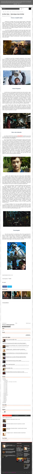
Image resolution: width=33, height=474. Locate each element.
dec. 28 (6, 382)
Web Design (6, 472)
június (5, 397)
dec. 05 (6, 392)
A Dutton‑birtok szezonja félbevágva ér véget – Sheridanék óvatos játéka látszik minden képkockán (10, 452)
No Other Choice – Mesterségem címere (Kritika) (10, 381)
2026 (4, 378)
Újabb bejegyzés (4, 323)
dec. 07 (6, 390)
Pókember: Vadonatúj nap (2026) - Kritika (11, 339)
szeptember (5, 394)
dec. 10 (6, 388)
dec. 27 (6, 383)
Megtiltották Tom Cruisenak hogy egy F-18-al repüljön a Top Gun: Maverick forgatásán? (14, 343)
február (5, 400)
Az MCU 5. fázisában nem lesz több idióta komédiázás (19, 449)
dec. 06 (6, 391)
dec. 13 (6, 386)
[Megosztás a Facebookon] (4, 287)
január (5, 401)
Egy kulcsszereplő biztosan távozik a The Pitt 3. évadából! (13, 360)
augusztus (5, 395)
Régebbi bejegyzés (28, 323)
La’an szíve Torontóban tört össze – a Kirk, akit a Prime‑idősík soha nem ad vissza (11, 456)
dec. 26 (6, 384)
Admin (3, 330)
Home (24, 472)
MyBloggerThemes (14, 472)
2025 (4, 379)
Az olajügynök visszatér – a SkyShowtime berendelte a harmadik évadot (15, 349)
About (26, 472)
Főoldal (16, 323)
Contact (29, 472)
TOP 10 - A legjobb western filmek (10, 364)
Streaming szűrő (4, 406)
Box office (3, 407)
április (5, 398)
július (4, 396)
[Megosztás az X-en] (9, 287)
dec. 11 (6, 387)
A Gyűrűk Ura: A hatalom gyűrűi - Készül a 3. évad (13, 419)
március (5, 399)
